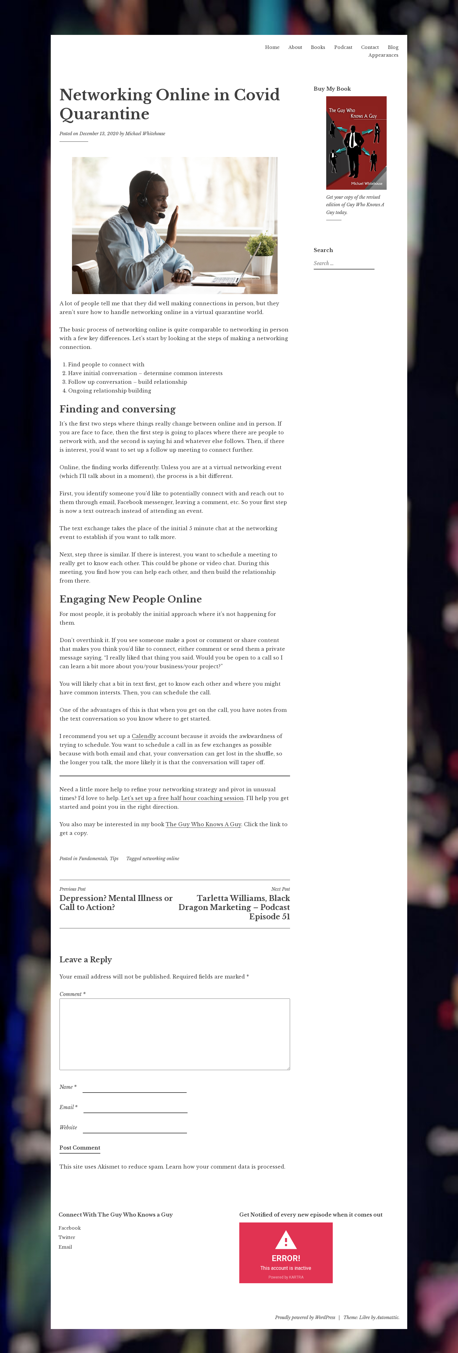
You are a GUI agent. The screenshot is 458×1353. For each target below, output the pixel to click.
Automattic (387, 1317)
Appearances (383, 55)
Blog (393, 47)
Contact (370, 47)
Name (68, 1087)
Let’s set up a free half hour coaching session (182, 798)
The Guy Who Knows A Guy (203, 824)
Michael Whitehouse (145, 133)
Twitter (67, 1237)
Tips (114, 858)
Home (272, 47)
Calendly (144, 736)
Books (318, 47)
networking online (160, 858)
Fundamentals (93, 858)
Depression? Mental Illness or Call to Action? (116, 899)
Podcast (343, 47)
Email (69, 1107)
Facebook (70, 1228)
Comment (73, 994)
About (295, 47)
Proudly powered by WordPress (305, 1317)
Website (68, 1127)
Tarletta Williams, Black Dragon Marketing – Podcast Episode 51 (234, 903)
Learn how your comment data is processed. (225, 1167)
